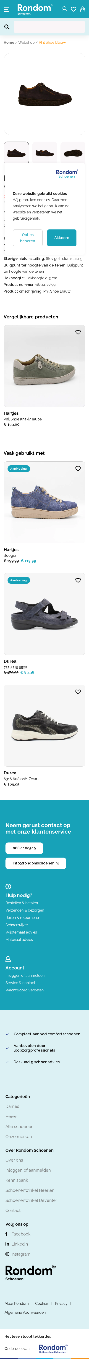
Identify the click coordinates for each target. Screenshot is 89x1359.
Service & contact (20, 983)
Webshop (26, 42)
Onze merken (18, 1136)
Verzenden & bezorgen (24, 910)
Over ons (14, 1160)
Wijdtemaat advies (21, 932)
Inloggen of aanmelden (24, 975)
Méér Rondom (17, 1303)
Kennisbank (16, 1180)
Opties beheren (27, 238)
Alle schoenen (19, 1126)
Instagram (21, 1254)
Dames (12, 1106)
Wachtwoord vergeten (24, 990)
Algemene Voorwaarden (25, 1312)
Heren (11, 1116)
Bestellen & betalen (21, 903)
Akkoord (61, 238)
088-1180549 (24, 848)
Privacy (61, 1303)
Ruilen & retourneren (22, 917)
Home (9, 42)
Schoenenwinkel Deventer (31, 1200)
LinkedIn (19, 1244)
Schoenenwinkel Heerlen (30, 1190)
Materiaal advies (19, 939)
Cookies (42, 1303)
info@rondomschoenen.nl (36, 863)
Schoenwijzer (16, 925)
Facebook (21, 1234)
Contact (13, 1210)
